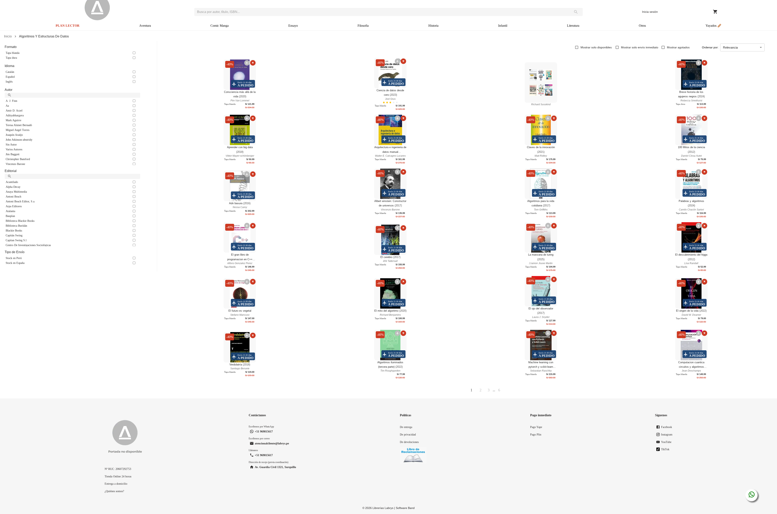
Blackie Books (14, 230)
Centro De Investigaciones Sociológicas (28, 245)
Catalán (10, 71)
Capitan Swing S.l (16, 240)
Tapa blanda (12, 52)
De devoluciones (409, 442)
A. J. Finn (11, 100)
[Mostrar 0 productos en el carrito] (715, 12)
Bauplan (10, 216)
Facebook (666, 427)
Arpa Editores (14, 206)
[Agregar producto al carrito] (253, 63)
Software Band (405, 508)
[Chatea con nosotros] (751, 495)
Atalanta (10, 211)
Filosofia (363, 25)
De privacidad (408, 434)
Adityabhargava (15, 115)
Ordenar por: (710, 47)
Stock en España (15, 262)
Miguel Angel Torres (17, 130)
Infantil (502, 25)
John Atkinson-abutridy (19, 139)
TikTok (665, 449)
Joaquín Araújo (14, 134)
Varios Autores (14, 149)
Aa (7, 105)
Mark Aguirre (13, 120)
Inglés (9, 81)
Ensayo (293, 25)
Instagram (666, 434)
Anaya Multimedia (16, 191)
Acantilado (12, 182)
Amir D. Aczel (14, 110)
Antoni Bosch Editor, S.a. (20, 201)
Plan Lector (68, 25)
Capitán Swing (14, 235)
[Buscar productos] (576, 12)
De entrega (406, 427)
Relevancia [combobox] (730, 47)
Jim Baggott (12, 154)
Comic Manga (219, 25)
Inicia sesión (650, 11)
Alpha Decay (13, 186)
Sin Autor (11, 144)
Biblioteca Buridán (16, 225)
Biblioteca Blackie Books (20, 220)
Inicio (8, 36)
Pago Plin (535, 434)
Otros (642, 25)
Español (10, 76)
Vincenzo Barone (15, 164)
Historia (433, 25)
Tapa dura (11, 57)
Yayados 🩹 (713, 25)
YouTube (666, 442)
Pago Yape (536, 427)
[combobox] (381, 12)
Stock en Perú (14, 258)
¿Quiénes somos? (114, 491)
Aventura (145, 25)
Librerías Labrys (383, 508)
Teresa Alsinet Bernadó (19, 125)
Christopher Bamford (18, 159)
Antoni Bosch (13, 196)
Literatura (573, 25)
